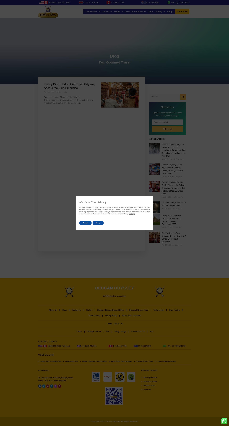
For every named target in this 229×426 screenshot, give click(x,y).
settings (132, 214)
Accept (85, 223)
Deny (98, 223)
